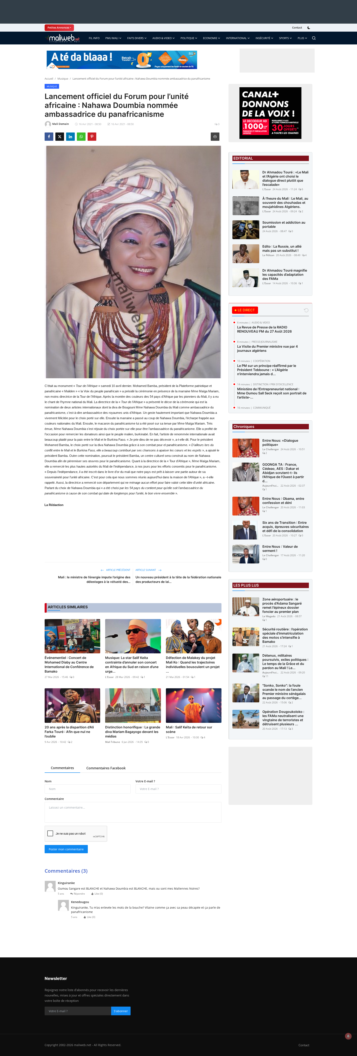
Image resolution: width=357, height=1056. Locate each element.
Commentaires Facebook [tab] (106, 768)
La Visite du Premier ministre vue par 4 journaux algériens (267, 348)
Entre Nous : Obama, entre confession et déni (283, 501)
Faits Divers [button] (135, 38)
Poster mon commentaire (66, 849)
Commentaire (54, 799)
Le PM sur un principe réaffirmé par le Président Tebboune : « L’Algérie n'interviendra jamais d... (266, 370)
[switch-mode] (309, 27)
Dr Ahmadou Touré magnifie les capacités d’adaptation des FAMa (284, 274)
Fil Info (94, 38)
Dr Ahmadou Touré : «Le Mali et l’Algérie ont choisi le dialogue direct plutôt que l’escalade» (285, 178)
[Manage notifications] (348, 1036)
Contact (297, 27)
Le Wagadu (269, 616)
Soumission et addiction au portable (283, 224)
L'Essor (109, 677)
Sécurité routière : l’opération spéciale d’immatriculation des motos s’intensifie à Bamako (285, 635)
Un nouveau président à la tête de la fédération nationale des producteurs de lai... (178, 579)
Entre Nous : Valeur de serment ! (280, 549)
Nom (48, 781)
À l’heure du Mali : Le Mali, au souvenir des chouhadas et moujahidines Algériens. (285, 202)
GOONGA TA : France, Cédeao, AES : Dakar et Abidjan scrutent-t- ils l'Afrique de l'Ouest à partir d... (283, 473)
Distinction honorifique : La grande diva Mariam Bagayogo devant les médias (132, 731)
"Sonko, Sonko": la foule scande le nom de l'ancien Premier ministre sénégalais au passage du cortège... (284, 692)
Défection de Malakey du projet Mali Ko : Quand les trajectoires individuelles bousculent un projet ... (193, 664)
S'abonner (121, 1011)
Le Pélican (268, 255)
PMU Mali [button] (111, 38)
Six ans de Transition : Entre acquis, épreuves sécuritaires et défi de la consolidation (285, 527)
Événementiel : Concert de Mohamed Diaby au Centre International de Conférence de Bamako (69, 664)
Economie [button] (210, 38)
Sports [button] (284, 38)
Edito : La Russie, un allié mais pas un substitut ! (281, 248)
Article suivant (146, 570)
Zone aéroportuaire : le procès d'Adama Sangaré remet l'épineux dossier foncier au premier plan (282, 605)
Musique (62, 78)
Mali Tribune (112, 742)
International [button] (236, 38)
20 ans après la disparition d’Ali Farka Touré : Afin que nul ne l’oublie (69, 731)
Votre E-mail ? (145, 781)
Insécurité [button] (263, 38)
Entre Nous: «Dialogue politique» (280, 443)
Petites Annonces (58, 27)
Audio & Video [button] (162, 38)
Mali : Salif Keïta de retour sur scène (189, 729)
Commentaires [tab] (62, 768)
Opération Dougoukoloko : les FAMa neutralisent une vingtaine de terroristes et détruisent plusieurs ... (283, 718)
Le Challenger (270, 449)
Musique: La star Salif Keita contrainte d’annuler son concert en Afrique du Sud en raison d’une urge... (131, 664)
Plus (301, 38)
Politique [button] (187, 38)
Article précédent (118, 570)
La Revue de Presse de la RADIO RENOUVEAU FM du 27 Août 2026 (264, 329)
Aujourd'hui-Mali (270, 486)
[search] (314, 38)
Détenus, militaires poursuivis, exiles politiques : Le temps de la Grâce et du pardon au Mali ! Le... (285, 662)
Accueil (49, 78)
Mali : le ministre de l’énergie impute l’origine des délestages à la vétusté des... (94, 579)
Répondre (79, 893)
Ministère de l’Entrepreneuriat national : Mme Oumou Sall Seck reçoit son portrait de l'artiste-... (271, 393)
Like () (99, 893)
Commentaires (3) (66, 870)
